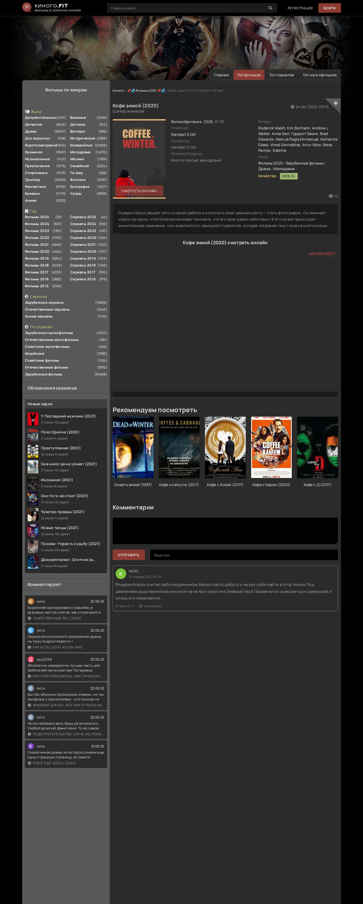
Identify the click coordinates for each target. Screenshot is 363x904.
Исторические (82, 138)
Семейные (79, 165)
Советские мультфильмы (47, 346)
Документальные (40, 117)
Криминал (34, 152)
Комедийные (81, 145)
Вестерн (77, 131)
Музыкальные (37, 159)
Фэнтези (78, 179)
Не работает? (322, 253)
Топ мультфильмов (320, 74)
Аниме (30, 200)
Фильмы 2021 (37, 244)
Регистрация (300, 8)
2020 (208, 121)
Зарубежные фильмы (44, 374)
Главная (221, 74)
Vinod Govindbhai (285, 144)
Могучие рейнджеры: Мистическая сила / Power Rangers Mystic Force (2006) (68, 676)
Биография (80, 186)
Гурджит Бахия (304, 133)
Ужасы (76, 193)
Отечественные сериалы (47, 309)
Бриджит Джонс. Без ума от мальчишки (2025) (68, 705)
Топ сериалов (281, 74)
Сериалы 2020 (83, 251)
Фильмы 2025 (37, 216)
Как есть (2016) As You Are (57, 647)
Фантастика (35, 186)
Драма (30, 131)
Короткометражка (41, 145)
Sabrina (279, 150)
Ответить (123, 606)
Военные (78, 117)
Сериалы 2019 (83, 258)
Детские (77, 124)
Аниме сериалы (39, 316)
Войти (330, 8)
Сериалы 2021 (83, 244)
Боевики (32, 193)
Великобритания (186, 121)
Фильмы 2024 (37, 223)
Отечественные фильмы (47, 367)
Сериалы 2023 (83, 230)
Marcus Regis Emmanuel (297, 139)
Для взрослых (37, 138)
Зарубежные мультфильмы (49, 332)
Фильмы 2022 (37, 237)
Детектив (33, 124)
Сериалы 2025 (83, 216)
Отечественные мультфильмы (52, 339)
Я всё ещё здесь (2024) (54, 763)
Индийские (35, 353)
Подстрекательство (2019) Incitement (68, 734)
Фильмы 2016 (37, 279)
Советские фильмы (42, 360)
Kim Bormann (298, 127)
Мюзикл (77, 159)
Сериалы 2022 (83, 237)
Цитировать (153, 606)
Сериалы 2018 (83, 265)
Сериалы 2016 (83, 279)
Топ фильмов (249, 74)
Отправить (129, 555)
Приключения (37, 165)
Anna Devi (280, 133)
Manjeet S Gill (183, 134)
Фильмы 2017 (36, 272)
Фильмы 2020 (37, 251)
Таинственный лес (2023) (57, 618)
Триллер (32, 179)
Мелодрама (80, 152)
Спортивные (36, 172)
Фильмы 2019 (37, 258)
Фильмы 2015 (37, 286)
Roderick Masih (271, 127)
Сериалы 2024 (83, 223)
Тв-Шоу (76, 172)
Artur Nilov (311, 144)
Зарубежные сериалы (44, 302)
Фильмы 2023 (37, 230)
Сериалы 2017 (82, 272)
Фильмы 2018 (37, 265)
